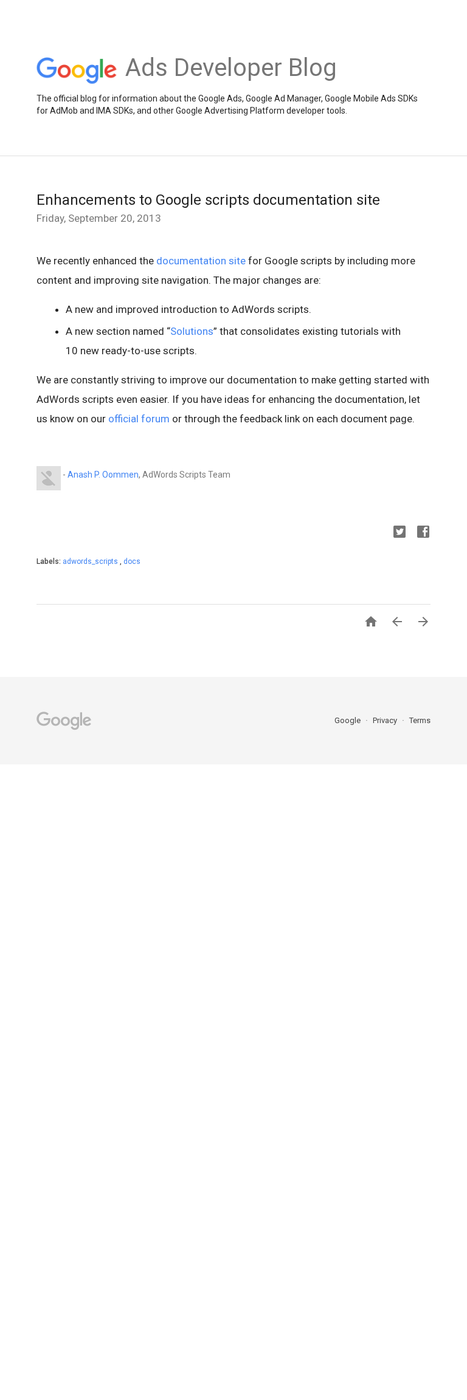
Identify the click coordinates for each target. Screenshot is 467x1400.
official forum (139, 419)
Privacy (386, 720)
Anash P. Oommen (103, 474)
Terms (420, 720)
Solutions (191, 331)
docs (131, 561)
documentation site (201, 261)
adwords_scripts (91, 561)
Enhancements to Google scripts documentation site (208, 199)
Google (348, 720)
